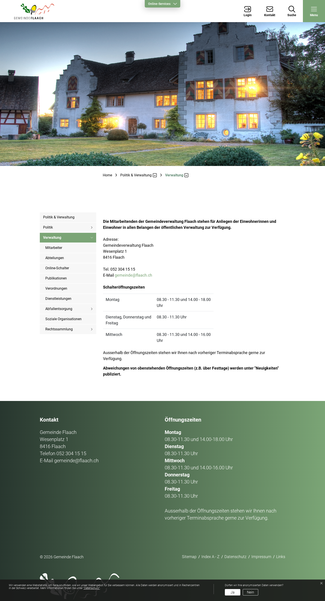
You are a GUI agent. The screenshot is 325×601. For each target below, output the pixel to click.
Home (107, 175)
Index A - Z (210, 556)
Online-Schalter (57, 268)
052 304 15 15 (71, 453)
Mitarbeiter (53, 248)
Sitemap (189, 556)
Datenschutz (235, 556)
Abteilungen (54, 258)
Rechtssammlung (59, 329)
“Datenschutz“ (91, 588)
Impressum (261, 556)
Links (280, 556)
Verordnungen (56, 288)
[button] (314, 11)
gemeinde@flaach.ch (133, 275)
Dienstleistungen (58, 299)
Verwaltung (52, 239)
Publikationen (56, 278)
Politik (48, 227)
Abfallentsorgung (58, 309)
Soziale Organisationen (63, 319)
